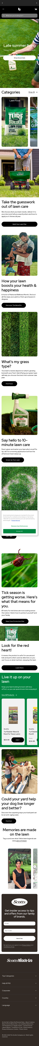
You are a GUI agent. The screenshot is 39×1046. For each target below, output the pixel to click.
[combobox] (19, 16)
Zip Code (8, 931)
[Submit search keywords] (4, 15)
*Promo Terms (23, 1029)
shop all (31, 92)
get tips (9, 536)
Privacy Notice (26, 945)
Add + (16, 740)
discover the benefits (14, 305)
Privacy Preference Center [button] (10, 1029)
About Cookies (29, 1022)
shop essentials (19, 58)
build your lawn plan (19, 224)
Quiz (27, 3)
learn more (20, 668)
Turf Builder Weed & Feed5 (11, 733)
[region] (19, 523)
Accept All (19, 531)
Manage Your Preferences (19, 526)
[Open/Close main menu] (3, 9)
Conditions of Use (9, 947)
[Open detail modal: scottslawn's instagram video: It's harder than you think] (19, 869)
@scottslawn (22, 841)
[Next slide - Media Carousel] (34, 866)
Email (7, 923)
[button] (2, 3)
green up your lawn (13, 460)
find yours (9, 384)
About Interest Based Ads (9, 1024)
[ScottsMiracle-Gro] (19, 9)
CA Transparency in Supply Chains (12, 1025)
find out (9, 821)
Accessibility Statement (26, 1024)
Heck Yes (19, 938)
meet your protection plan (15, 621)
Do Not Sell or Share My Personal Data (13, 1022)
